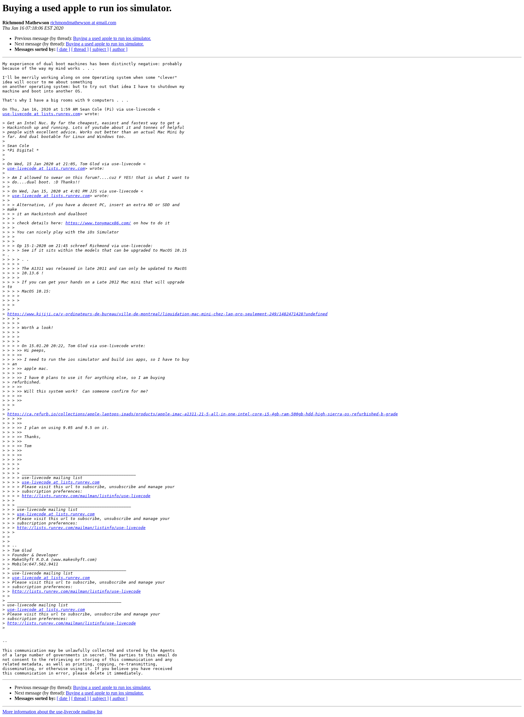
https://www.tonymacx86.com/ (98, 223)
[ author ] (118, 49)
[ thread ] (80, 49)
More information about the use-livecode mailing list (52, 711)
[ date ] (63, 49)
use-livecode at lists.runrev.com (41, 114)
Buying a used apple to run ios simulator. (112, 38)
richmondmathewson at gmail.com (83, 22)
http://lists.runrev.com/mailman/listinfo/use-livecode (86, 496)
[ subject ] (99, 49)
